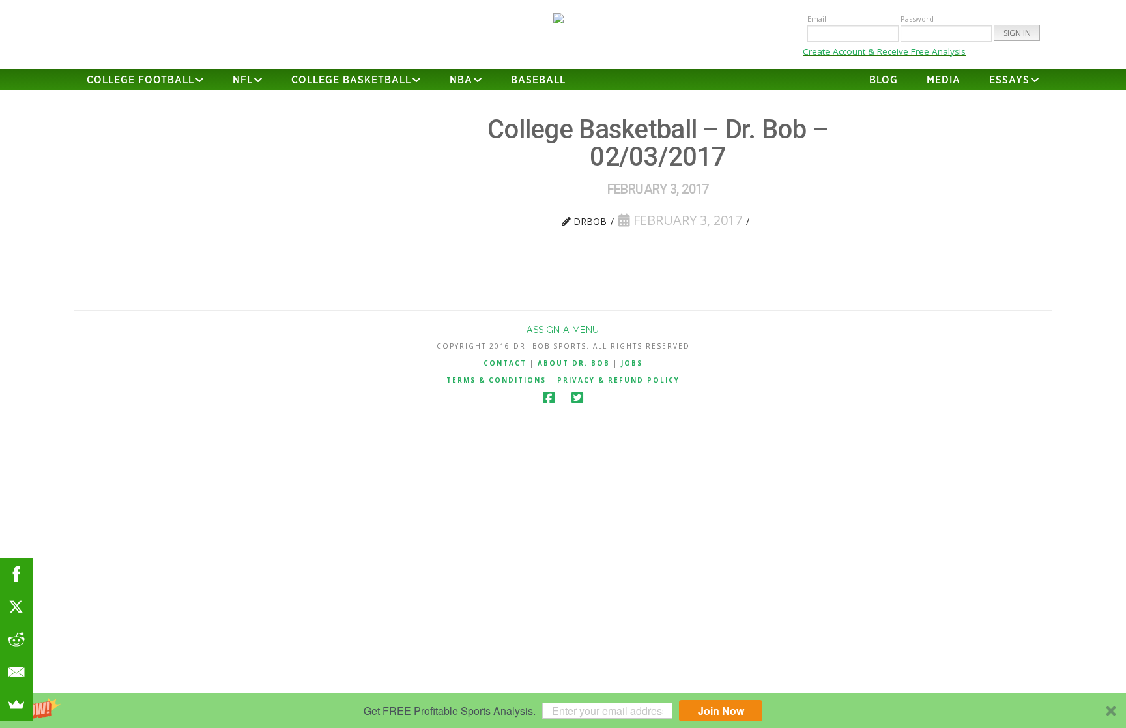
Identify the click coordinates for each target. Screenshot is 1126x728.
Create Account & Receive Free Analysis (884, 51)
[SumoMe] (16, 704)
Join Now (721, 710)
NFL (243, 80)
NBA (461, 80)
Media (943, 80)
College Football (140, 80)
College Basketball (351, 80)
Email (816, 18)
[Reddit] (16, 639)
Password (917, 18)
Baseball (538, 80)
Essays (1009, 80)
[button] (563, 710)
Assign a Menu (563, 330)
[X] (16, 606)
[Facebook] (549, 398)
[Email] (16, 672)
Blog (883, 80)
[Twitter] (577, 398)
